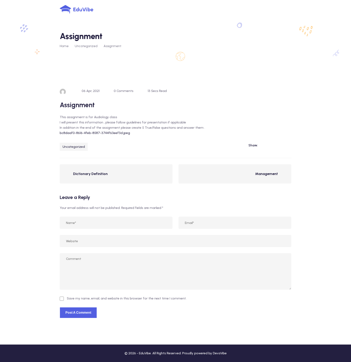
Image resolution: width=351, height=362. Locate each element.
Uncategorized (74, 147)
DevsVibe (220, 353)
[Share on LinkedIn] (263, 145)
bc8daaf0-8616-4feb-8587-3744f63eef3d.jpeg (95, 133)
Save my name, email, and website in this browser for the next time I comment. (126, 298)
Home (64, 46)
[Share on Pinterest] (288, 145)
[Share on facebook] (271, 145)
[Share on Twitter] (279, 145)
